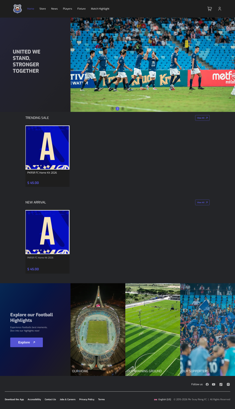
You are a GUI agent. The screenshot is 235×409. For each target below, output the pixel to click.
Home (30, 8)
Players (67, 8)
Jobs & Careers (67, 399)
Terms (101, 399)
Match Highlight (100, 8)
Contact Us (50, 399)
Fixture (81, 8)
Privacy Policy (86, 399)
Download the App (14, 399)
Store (42, 8)
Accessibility (34, 399)
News (54, 8)
